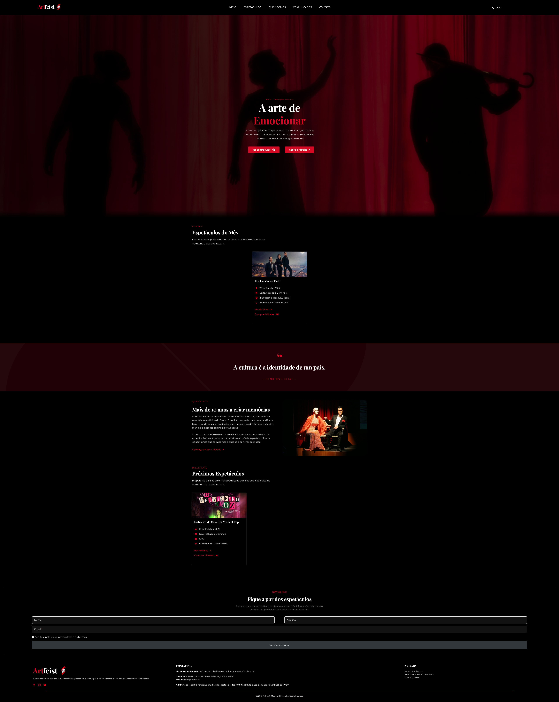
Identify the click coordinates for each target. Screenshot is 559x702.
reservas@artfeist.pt (244, 671)
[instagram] (39, 685)
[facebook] (34, 685)
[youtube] (45, 685)
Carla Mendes (296, 696)
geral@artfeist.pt (191, 679)
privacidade (65, 637)
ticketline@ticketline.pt (222, 671)
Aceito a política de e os (61, 637)
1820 (498, 7)
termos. (82, 637)
